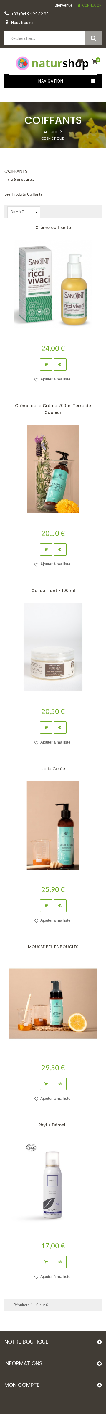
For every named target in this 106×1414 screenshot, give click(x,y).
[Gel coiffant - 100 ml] (53, 647)
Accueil (51, 132)
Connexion (92, 5)
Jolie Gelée (53, 769)
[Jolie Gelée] (53, 825)
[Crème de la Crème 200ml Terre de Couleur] (53, 469)
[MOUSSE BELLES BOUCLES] (53, 1004)
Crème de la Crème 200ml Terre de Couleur (53, 409)
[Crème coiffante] (53, 284)
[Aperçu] (60, 364)
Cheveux (52, 150)
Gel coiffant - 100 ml (53, 591)
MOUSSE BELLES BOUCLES (53, 947)
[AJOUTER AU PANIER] (46, 364)
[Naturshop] (53, 63)
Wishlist (79, 65)
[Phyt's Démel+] (53, 1182)
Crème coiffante (53, 227)
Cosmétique (52, 138)
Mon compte (21, 1385)
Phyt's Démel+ (53, 1125)
